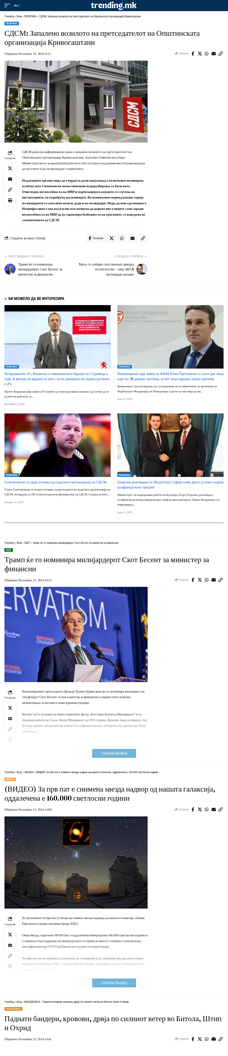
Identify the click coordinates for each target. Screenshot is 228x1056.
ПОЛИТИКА (11, 23)
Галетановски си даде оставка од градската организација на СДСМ (55, 482)
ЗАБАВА (10, 779)
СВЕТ (8, 550)
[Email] (213, 53)
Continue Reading (114, 753)
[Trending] (114, 5)
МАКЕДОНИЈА (13, 1009)
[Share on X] (200, 53)
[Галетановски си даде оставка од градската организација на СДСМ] (57, 445)
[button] (8, 5)
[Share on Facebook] (193, 53)
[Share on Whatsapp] (207, 53)
